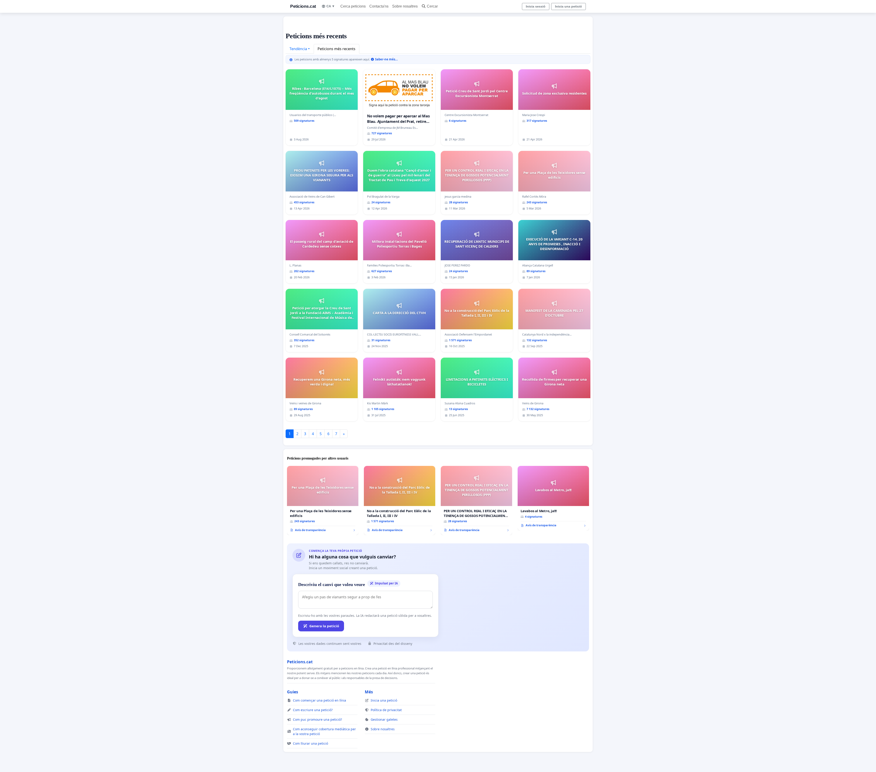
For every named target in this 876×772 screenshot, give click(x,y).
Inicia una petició (568, 6)
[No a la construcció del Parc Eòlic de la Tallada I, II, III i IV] (399, 500)
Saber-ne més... (386, 59)
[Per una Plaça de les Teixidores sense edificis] (322, 500)
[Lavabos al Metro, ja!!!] (553, 498)
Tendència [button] (298, 48)
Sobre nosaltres (405, 6)
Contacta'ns (378, 6)
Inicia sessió (535, 6)
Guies (292, 692)
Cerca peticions (353, 6)
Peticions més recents (336, 48)
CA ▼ (330, 6)
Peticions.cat (303, 6)
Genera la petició (324, 626)
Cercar (432, 6)
